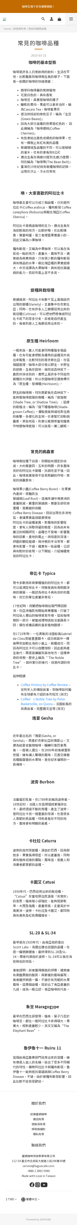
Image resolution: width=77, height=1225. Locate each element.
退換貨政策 (38, 1124)
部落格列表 (19, 28)
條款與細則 (38, 1129)
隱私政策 (38, 1134)
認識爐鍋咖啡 (38, 1114)
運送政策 (38, 1119)
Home (7, 28)
